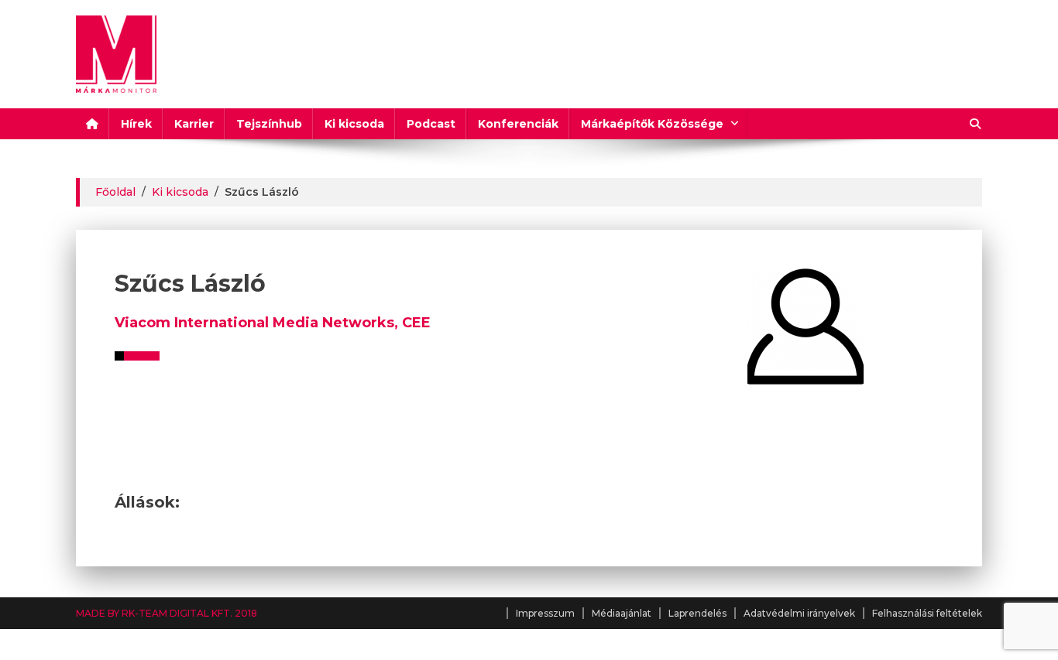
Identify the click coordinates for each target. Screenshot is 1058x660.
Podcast (431, 124)
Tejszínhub (269, 124)
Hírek (136, 124)
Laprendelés (697, 613)
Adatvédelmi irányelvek (799, 613)
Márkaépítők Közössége (652, 124)
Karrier (194, 124)
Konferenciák (518, 124)
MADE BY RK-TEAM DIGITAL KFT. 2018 (166, 613)
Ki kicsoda (354, 124)
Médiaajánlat (621, 613)
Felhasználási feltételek (927, 613)
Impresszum (545, 613)
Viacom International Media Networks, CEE (273, 322)
